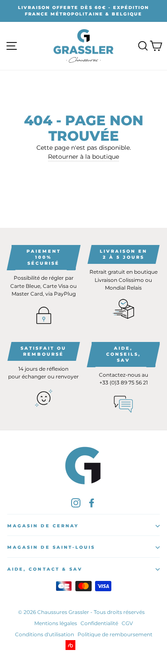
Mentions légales (55, 623)
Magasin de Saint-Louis (51, 547)
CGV (127, 623)
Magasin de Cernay (43, 526)
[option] (83, 11)
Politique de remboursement (115, 634)
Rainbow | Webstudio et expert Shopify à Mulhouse (84, 645)
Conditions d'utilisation (44, 634)
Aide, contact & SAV (45, 569)
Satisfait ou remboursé (43, 351)
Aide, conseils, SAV (123, 354)
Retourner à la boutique (83, 156)
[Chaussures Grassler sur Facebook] (91, 502)
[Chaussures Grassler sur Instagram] (76, 502)
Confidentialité (99, 623)
